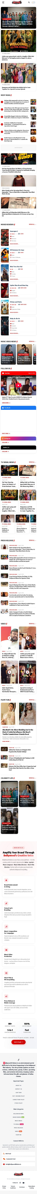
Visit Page (5, 433)
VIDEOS (17, 1131)
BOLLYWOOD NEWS (18, 1113)
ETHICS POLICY (18, 1103)
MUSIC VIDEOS (18, 1120)
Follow (4, 442)
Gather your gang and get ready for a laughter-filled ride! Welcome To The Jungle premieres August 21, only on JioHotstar (18, 58)
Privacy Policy (4, 1187)
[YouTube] (23, 1182)
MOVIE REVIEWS (17, 1117)
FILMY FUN (18, 1134)
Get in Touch (17, 1042)
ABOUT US (18, 1085)
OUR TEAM (18, 1092)
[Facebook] (20, 1182)
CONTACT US (18, 1089)
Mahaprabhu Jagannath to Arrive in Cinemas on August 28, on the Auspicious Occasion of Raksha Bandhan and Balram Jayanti (16, 102)
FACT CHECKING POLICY (18, 1096)
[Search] (29, 2)
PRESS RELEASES (18, 1127)
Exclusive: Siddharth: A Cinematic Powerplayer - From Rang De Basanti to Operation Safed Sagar (15, 124)
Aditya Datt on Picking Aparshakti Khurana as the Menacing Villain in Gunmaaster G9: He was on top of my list (17, 214)
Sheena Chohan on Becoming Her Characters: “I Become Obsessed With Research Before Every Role (16, 132)
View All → (32, 224)
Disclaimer (22, 1187)
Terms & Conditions (13, 1187)
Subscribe (5, 402)
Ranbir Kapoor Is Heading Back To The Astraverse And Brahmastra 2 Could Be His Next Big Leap (16, 139)
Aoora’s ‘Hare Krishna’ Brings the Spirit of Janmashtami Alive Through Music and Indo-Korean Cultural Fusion (17, 24)
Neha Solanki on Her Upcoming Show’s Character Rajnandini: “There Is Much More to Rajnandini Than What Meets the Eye (18, 192)
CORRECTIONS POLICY (18, 1099)
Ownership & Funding (31, 1187)
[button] (3, 2)
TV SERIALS (17, 1124)
